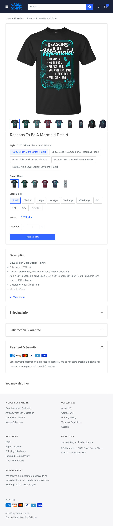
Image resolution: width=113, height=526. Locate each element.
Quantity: (14, 226)
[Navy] (55, 183)
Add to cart (32, 237)
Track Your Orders (15, 460)
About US (66, 408)
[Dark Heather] (34, 183)
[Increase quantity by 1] (42, 227)
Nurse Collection (14, 422)
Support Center (13, 446)
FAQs (8, 442)
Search (65, 427)
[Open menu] (7, 7)
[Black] (14, 183)
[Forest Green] (24, 183)
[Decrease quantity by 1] (24, 227)
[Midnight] (65, 183)
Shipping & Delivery (16, 451)
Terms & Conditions (71, 422)
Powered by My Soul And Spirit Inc (21, 517)
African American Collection (20, 413)
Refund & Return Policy (18, 456)
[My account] (99, 6)
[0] (105, 6)
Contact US (67, 413)
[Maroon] (45, 183)
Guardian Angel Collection (19, 408)
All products (19, 18)
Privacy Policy (68, 417)
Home (8, 18)
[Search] (89, 7)
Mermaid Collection (15, 417)
